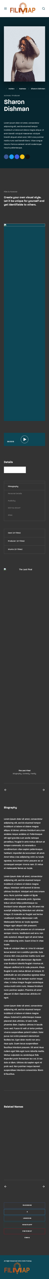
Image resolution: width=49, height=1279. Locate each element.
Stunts (15, 549)
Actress (7, 96)
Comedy (26, 774)
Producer (16, 96)
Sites (10, 515)
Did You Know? (14, 508)
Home (11, 89)
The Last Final (24, 771)
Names (22, 89)
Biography (17, 774)
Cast (14, 533)
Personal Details (15, 494)
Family (33, 774)
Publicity (11, 501)
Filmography (13, 487)
